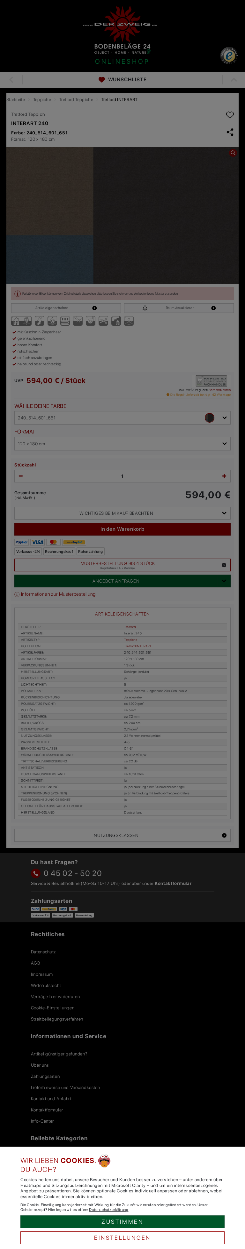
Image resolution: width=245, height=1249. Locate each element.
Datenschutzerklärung (108, 1209)
